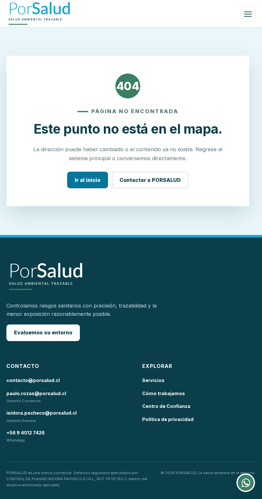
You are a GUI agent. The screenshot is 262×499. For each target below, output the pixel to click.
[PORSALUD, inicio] (39, 13)
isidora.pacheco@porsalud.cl (41, 413)
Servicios (153, 380)
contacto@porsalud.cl (33, 380)
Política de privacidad (168, 419)
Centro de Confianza (166, 406)
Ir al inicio (87, 180)
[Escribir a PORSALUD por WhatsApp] (245, 482)
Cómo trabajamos (163, 393)
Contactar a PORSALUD (150, 180)
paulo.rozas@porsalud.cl (36, 393)
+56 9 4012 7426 (25, 432)
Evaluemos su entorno (43, 332)
